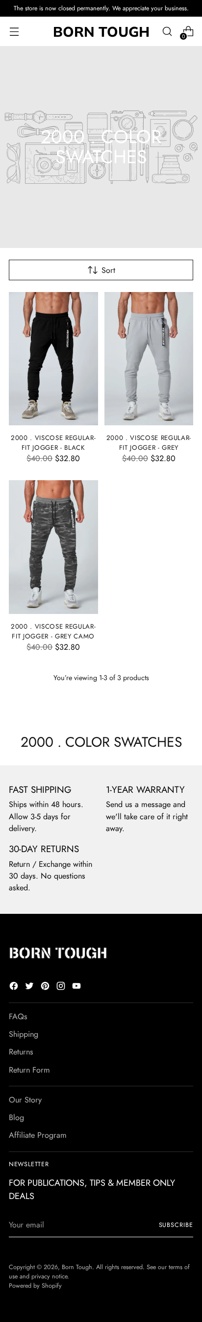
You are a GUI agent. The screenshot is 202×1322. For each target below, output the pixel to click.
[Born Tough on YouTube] (77, 987)
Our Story (25, 1099)
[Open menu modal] (14, 32)
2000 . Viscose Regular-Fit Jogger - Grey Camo (53, 631)
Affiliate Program (38, 1135)
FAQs (18, 1016)
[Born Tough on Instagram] (62, 987)
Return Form (29, 1070)
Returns (21, 1051)
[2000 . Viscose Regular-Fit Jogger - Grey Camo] (53, 546)
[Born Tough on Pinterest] (46, 987)
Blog (16, 1117)
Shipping (23, 1034)
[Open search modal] (167, 32)
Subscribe (176, 1225)
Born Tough (77, 1267)
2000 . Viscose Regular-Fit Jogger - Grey (148, 442)
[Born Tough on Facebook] (15, 987)
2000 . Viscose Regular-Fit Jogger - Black (53, 442)
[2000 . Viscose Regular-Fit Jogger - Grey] (149, 358)
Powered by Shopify (35, 1285)
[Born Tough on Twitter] (30, 987)
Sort (108, 270)
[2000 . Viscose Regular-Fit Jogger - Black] (53, 358)
